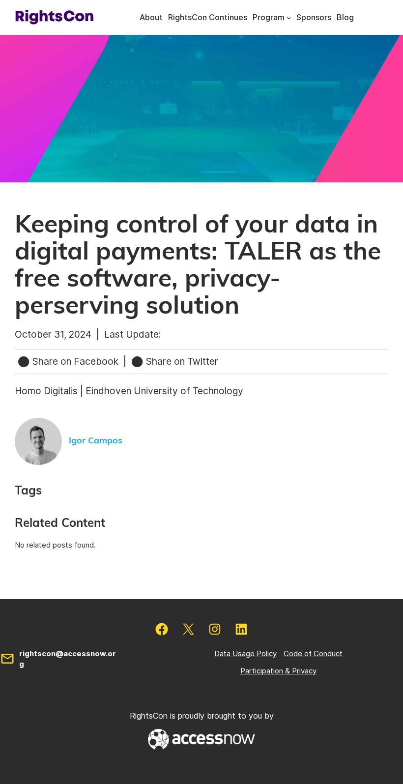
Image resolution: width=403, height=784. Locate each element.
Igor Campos (95, 440)
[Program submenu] (289, 17)
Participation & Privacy (278, 670)
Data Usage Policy (245, 653)
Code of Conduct (313, 653)
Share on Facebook (75, 361)
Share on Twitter (181, 361)
